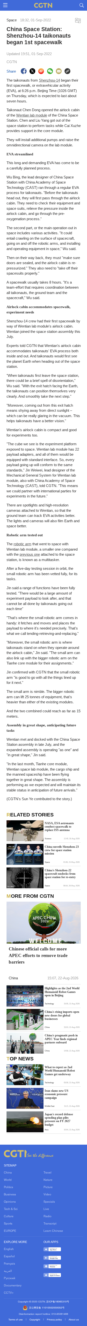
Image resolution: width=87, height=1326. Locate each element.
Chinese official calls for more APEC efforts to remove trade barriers (38, 955)
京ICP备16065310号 (57, 1302)
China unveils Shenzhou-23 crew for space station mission (62, 850)
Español (9, 1256)
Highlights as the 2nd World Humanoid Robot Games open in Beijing (62, 992)
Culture (9, 1216)
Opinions (10, 1201)
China (8, 1172)
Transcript (50, 1223)
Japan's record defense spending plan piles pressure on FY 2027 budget (59, 1119)
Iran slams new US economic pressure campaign (56, 1094)
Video (47, 1194)
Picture (48, 1187)
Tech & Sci (11, 1209)
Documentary (13, 1285)
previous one (30, 554)
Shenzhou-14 (49, 80)
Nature (48, 1180)
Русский (9, 1278)
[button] (9, 1082)
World (8, 1180)
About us (74, 1320)
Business (10, 1194)
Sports (8, 1223)
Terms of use (15, 1320)
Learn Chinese (53, 1231)
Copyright (35, 1320)
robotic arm (22, 544)
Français (9, 1263)
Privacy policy (55, 1320)
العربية (8, 1271)
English (9, 1249)
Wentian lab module (31, 115)
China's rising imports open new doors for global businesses (62, 1015)
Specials (49, 1201)
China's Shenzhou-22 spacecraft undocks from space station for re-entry (60, 874)
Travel (47, 1172)
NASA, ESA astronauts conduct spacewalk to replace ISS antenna (59, 827)
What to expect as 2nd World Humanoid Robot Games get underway (60, 1071)
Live (46, 1209)
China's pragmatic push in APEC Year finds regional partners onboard (61, 1039)
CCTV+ (9, 1293)
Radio (47, 1216)
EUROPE (10, 1231)
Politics (8, 1187)
